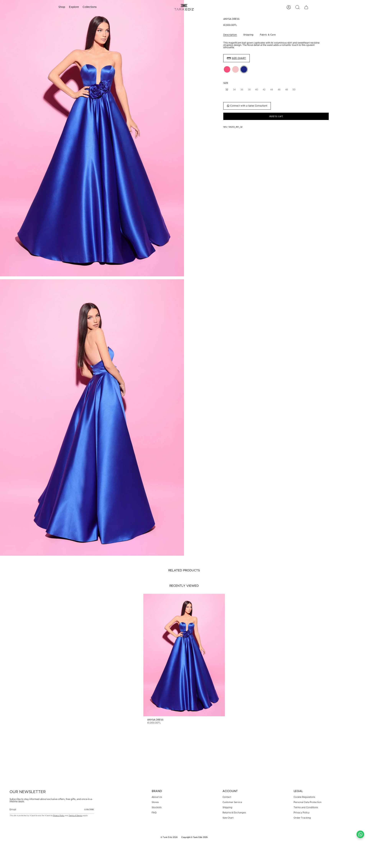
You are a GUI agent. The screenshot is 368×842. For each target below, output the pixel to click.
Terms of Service (75, 815)
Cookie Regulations (304, 797)
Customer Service (232, 802)
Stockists (157, 807)
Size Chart (228, 818)
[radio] (227, 69)
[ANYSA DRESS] (184, 655)
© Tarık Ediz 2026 (169, 837)
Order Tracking (302, 818)
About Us (157, 797)
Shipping (227, 807)
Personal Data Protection (307, 802)
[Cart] (306, 7)
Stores (155, 802)
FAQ (154, 812)
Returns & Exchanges (234, 812)
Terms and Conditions (306, 807)
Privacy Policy (58, 815)
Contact (227, 797)
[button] (62, 7)
